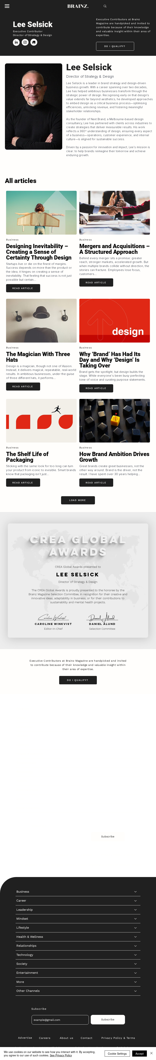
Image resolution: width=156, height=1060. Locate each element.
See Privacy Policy (61, 1055)
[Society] (135, 780)
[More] (135, 799)
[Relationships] (135, 762)
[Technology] (135, 772)
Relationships (26, 762)
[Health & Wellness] (135, 753)
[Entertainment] (135, 789)
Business (22, 708)
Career (21, 717)
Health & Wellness (29, 754)
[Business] (135, 708)
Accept (139, 1053)
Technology (24, 772)
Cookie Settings (117, 1053)
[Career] (135, 717)
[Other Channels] (135, 808)
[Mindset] (135, 735)
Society (21, 781)
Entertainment (27, 790)
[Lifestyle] (135, 744)
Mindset (22, 735)
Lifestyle (22, 744)
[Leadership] (135, 726)
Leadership (24, 727)
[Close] (151, 1053)
